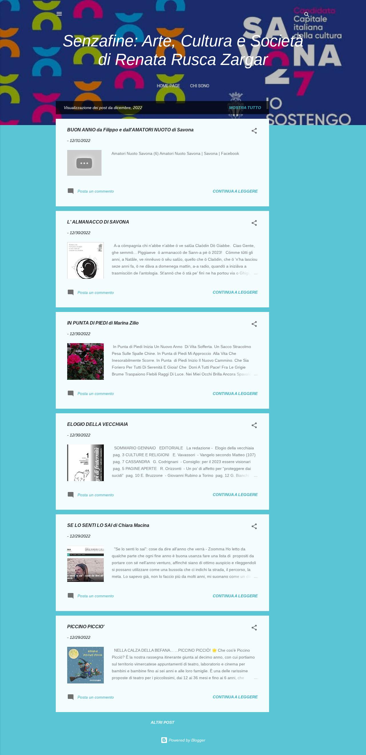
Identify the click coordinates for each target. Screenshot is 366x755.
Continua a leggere (235, 191)
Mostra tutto (245, 107)
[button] (254, 131)
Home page (168, 85)
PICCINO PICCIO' (85, 626)
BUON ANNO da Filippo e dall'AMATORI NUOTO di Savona (130, 129)
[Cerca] (306, 15)
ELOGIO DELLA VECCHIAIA (97, 424)
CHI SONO (199, 85)
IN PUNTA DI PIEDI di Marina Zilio (103, 323)
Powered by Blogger (186, 740)
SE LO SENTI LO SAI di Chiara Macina (108, 525)
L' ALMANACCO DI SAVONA (98, 222)
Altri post (162, 722)
